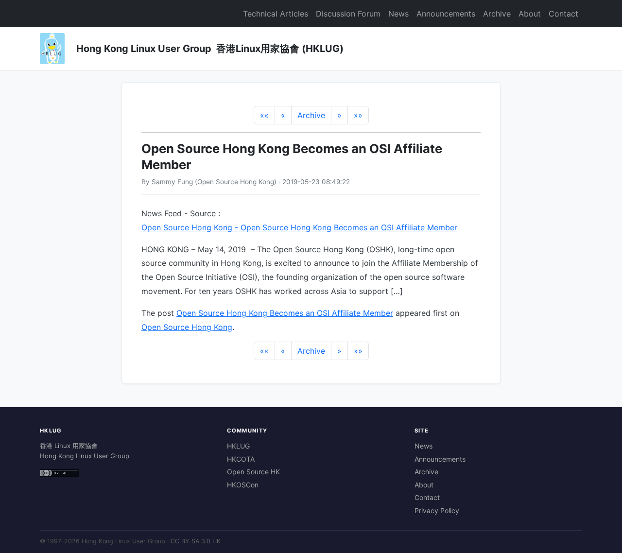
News (398, 13)
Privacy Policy (437, 510)
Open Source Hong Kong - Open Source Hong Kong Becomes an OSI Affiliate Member (299, 227)
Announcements (445, 13)
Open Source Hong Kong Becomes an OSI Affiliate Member (284, 313)
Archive (497, 13)
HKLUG (238, 446)
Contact (563, 13)
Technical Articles (275, 13)
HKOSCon (243, 485)
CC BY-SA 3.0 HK (196, 541)
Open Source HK (253, 471)
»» (358, 115)
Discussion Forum (348, 13)
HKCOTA (241, 459)
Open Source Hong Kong (186, 327)
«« (264, 115)
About (529, 13)
